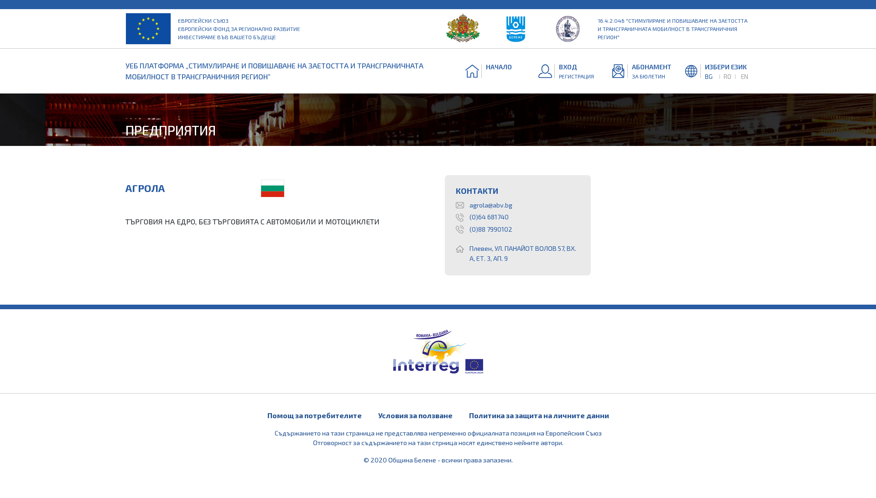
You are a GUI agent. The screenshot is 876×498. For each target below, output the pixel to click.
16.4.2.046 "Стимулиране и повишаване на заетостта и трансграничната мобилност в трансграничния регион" (672, 28)
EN (744, 76)
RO (727, 76)
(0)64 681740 (489, 217)
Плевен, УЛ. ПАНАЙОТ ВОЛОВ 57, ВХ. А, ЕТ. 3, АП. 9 (522, 253)
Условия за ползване (415, 415)
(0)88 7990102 (490, 229)
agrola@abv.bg (490, 205)
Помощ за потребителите (314, 415)
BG (709, 76)
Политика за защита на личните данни (539, 415)
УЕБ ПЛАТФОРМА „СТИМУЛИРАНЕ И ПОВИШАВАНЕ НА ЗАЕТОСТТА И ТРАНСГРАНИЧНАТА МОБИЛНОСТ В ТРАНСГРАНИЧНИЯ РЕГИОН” (274, 71)
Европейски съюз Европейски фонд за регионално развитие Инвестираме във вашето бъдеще (239, 28)
